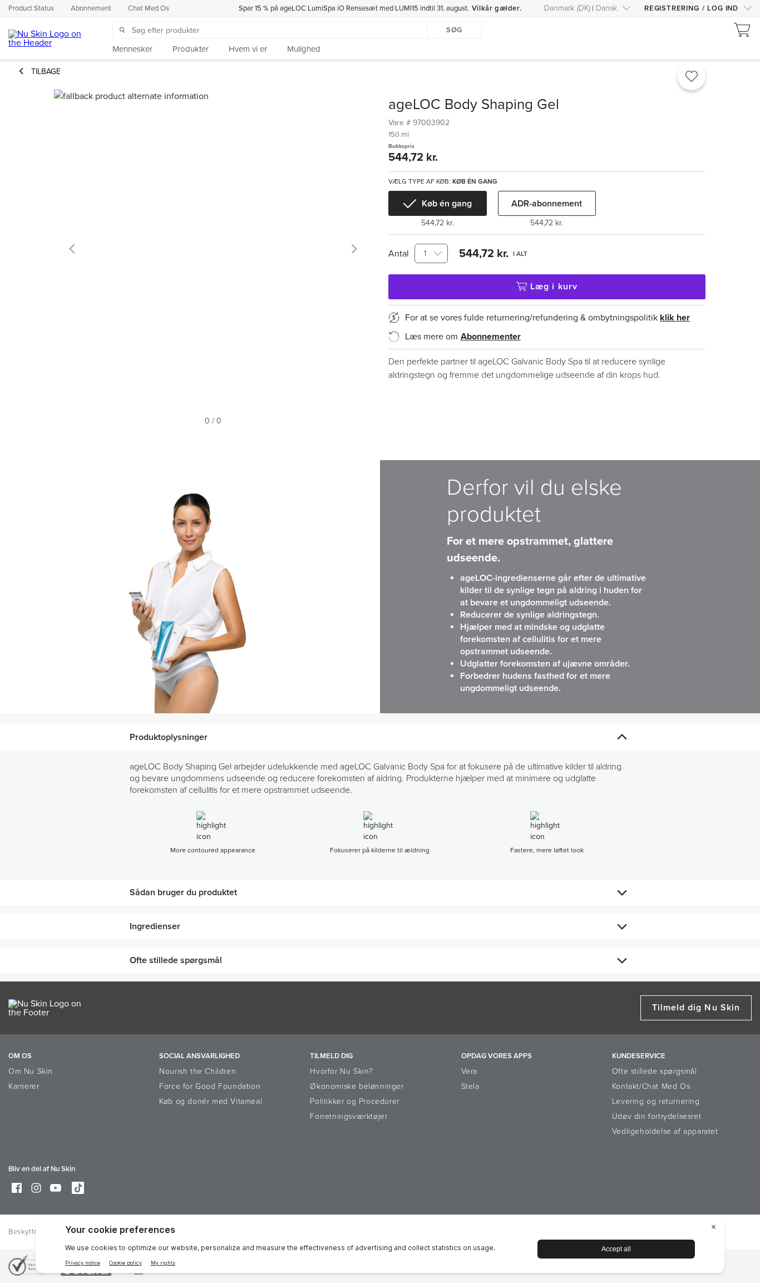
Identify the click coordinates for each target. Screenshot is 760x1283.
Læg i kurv (554, 286)
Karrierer (23, 1086)
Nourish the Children (197, 1071)
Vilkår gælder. (496, 8)
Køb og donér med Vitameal (210, 1101)
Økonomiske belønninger (356, 1086)
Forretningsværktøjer (348, 1116)
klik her (675, 317)
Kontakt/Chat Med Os (651, 1086)
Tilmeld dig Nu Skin (696, 1007)
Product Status (31, 8)
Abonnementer (491, 336)
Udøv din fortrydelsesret (656, 1116)
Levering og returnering (656, 1101)
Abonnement (91, 8)
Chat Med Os (148, 8)
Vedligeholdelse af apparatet (665, 1131)
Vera (469, 1071)
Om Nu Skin (30, 1071)
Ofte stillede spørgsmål (654, 1071)
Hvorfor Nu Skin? (341, 1071)
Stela (470, 1086)
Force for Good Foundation (209, 1086)
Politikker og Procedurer (354, 1101)
